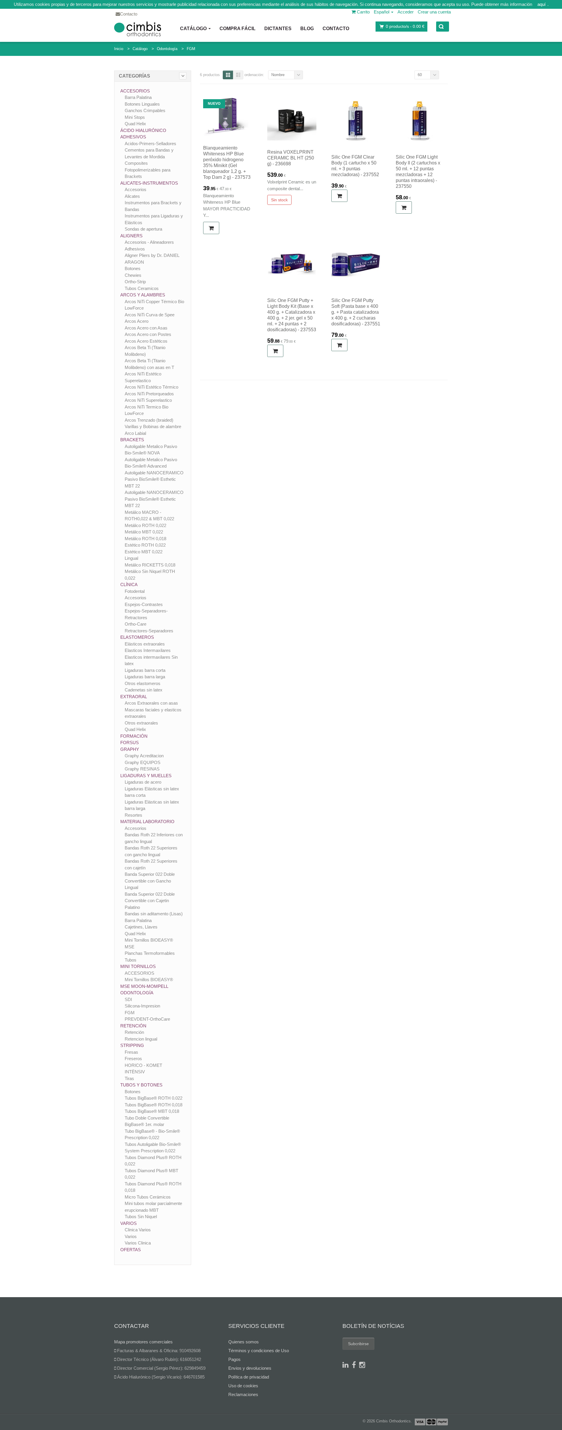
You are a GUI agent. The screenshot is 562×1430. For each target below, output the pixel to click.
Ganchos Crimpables (145, 110)
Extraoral (133, 696)
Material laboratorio (147, 821)
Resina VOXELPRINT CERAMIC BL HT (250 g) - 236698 (290, 158)
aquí (541, 4)
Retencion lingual (141, 1038)
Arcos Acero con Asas (146, 327)
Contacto (336, 28)
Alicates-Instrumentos (149, 183)
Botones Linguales (142, 104)
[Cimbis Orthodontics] (137, 28)
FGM (191, 49)
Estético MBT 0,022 (143, 551)
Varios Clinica (138, 1242)
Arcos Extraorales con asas (151, 703)
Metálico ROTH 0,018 (145, 538)
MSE (129, 946)
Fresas (131, 1052)
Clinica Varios (138, 1229)
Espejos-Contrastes (144, 604)
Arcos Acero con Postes (148, 334)
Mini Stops (135, 117)
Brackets (132, 439)
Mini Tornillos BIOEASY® (149, 940)
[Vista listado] (238, 75)
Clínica (129, 584)
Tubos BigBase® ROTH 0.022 (153, 1098)
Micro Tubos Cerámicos (148, 1196)
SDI (128, 999)
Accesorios (135, 90)
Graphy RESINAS (142, 768)
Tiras (129, 1078)
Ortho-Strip (135, 281)
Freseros (133, 1058)
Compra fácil (238, 28)
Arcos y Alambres (142, 294)
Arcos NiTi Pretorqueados (149, 393)
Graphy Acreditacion (144, 755)
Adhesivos (133, 136)
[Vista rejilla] (228, 75)
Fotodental (135, 591)
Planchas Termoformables (150, 953)
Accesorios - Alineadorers (149, 242)
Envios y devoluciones (249, 1368)
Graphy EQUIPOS (142, 762)
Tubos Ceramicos (142, 288)
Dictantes (278, 28)
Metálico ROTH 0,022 (145, 525)
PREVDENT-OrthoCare (147, 1019)
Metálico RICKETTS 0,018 (150, 564)
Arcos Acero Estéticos (146, 341)
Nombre (278, 75)
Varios (128, 1223)
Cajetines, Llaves (141, 926)
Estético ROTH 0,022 (145, 545)
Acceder (405, 11)
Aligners (131, 235)
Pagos (234, 1359)
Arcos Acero (136, 321)
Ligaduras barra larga (145, 676)
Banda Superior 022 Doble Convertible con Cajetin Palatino (150, 901)
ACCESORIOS (139, 973)
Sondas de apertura (143, 228)
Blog (307, 28)
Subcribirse (358, 1343)
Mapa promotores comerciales (143, 1341)
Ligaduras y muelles (146, 775)
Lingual (131, 558)
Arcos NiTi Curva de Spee (149, 314)
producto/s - (405, 26)
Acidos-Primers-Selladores (150, 143)
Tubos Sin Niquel (141, 1216)
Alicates (132, 196)
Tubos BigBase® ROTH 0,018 (153, 1104)
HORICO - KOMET (143, 1065)
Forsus (129, 742)
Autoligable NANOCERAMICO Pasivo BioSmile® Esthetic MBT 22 (154, 479)
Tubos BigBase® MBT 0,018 (152, 1111)
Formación (134, 736)
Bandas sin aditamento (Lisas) (154, 913)
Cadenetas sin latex (143, 689)
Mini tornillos (138, 966)
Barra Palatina (138, 97)
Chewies (133, 275)
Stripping (132, 1045)
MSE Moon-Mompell (144, 986)
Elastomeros (137, 637)
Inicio (118, 49)
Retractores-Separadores (149, 630)
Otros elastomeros (142, 683)
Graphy (129, 749)
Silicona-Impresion (142, 1005)
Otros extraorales (141, 722)
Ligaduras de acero (143, 782)
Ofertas (130, 1249)
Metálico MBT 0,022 (144, 531)
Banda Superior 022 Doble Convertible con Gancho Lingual (150, 881)
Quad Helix (135, 123)
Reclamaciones (243, 1394)
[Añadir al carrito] (211, 228)
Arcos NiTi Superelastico (148, 400)
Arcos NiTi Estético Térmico (151, 386)
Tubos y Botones (141, 1084)
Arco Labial (135, 433)
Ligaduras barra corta (145, 670)
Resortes (133, 815)
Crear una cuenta (434, 11)
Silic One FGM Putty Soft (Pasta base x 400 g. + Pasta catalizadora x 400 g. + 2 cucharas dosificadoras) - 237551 (355, 312)
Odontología (167, 49)
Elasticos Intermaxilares (148, 650)
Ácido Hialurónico (143, 130)
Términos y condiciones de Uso (258, 1350)
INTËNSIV (135, 1071)
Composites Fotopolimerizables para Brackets (147, 170)
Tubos (130, 959)
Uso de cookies (243, 1385)
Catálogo (194, 28)
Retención (133, 1025)
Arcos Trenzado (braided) (149, 420)
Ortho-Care (135, 624)
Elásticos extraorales (145, 643)
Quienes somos (243, 1341)
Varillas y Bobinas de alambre (153, 426)
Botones (132, 268)
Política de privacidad (248, 1376)
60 (420, 75)
